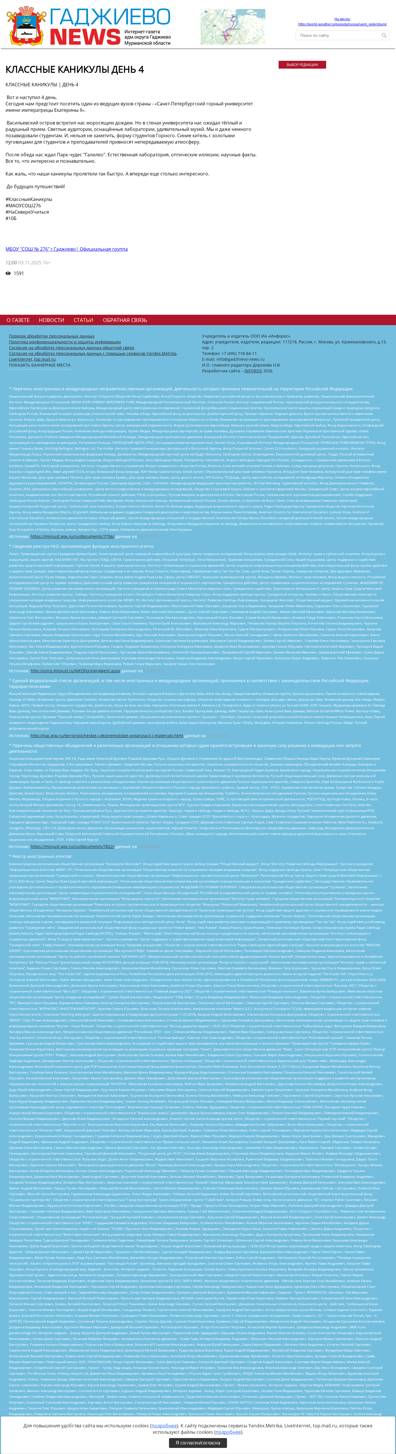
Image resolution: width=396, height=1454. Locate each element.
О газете (18, 319)
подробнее (164, 1425)
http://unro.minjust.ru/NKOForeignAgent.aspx (75, 670)
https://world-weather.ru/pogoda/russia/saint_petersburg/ (342, 24)
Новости (51, 319)
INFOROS (253, 370)
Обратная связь (125, 319)
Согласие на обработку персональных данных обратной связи (71, 347)
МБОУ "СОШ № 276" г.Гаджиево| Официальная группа (67, 249)
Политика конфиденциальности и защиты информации (65, 342)
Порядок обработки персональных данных (52, 336)
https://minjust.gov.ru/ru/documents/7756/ (72, 536)
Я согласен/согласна (198, 1442)
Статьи (83, 319)
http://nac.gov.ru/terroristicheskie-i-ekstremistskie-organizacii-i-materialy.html (107, 735)
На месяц (342, 19)
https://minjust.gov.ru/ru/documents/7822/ (72, 846)
